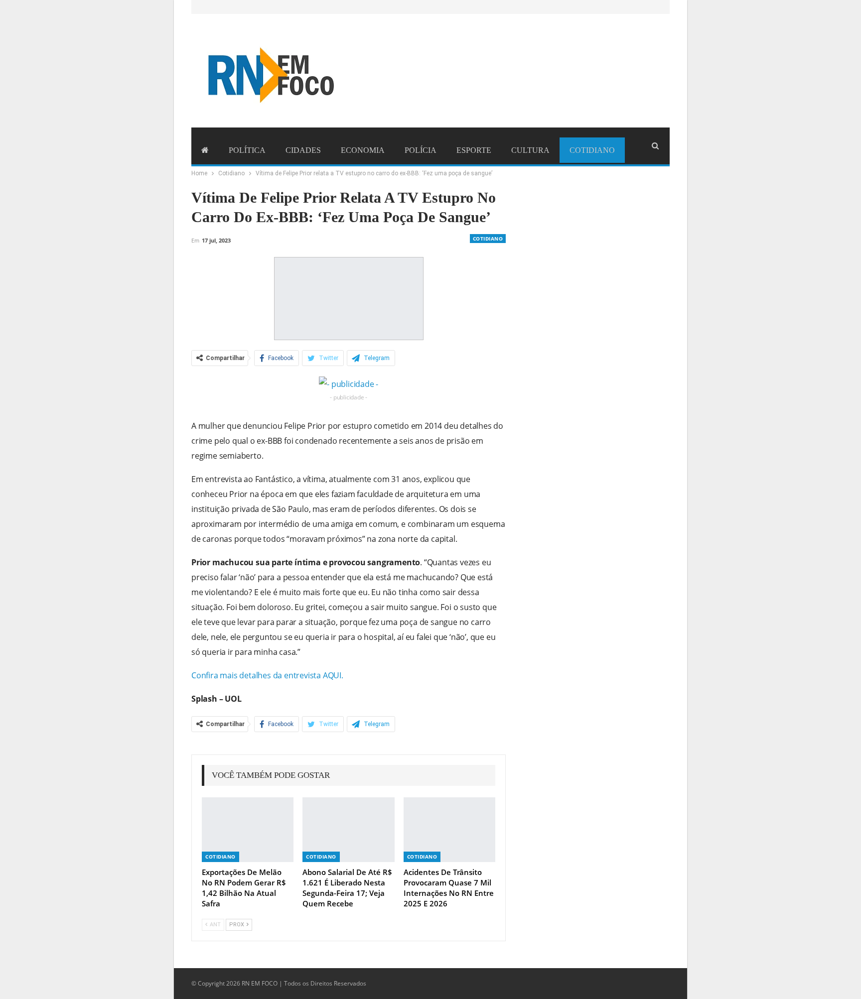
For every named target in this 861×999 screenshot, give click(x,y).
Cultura (530, 150)
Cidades (303, 150)
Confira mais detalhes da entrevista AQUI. (267, 675)
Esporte (473, 150)
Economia (363, 150)
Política (247, 150)
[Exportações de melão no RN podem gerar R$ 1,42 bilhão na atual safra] (247, 829)
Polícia (420, 150)
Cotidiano (592, 150)
